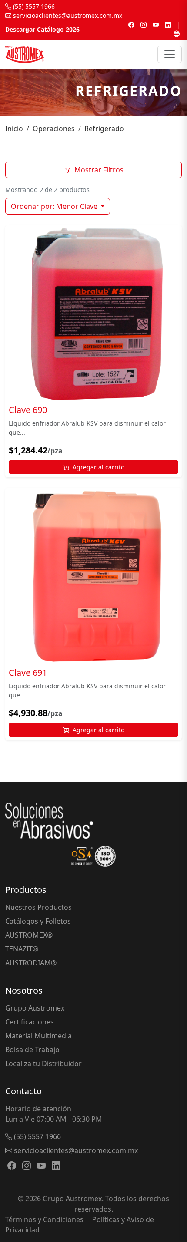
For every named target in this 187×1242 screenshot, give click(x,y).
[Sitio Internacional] (177, 34)
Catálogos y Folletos (38, 921)
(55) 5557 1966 (33, 6)
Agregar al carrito (98, 467)
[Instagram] (143, 24)
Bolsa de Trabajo (32, 1049)
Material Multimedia (38, 1036)
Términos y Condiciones (44, 1219)
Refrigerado (104, 128)
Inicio (14, 128)
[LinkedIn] (168, 24)
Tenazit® (21, 949)
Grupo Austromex (34, 1008)
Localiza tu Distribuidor (43, 1063)
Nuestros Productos (38, 907)
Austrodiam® (31, 963)
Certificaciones (29, 1022)
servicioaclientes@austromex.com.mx (66, 15)
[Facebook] (131, 24)
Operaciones (54, 128)
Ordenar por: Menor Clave (55, 206)
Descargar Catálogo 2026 (42, 29)
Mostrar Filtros (99, 170)
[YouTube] (156, 24)
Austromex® (29, 935)
